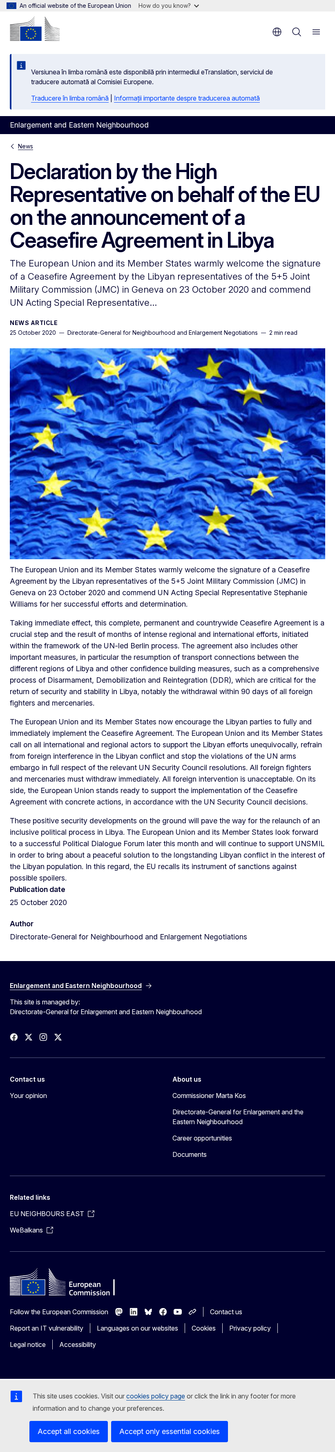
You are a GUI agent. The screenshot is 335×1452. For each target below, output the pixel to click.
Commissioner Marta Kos (209, 1095)
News (25, 146)
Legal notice (28, 1344)
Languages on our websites (137, 1328)
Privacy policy (250, 1328)
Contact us (226, 1312)
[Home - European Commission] (35, 28)
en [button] (277, 32)
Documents (189, 1154)
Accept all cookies (69, 1431)
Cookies (204, 1328)
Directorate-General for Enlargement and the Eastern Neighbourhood (238, 1117)
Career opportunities (202, 1138)
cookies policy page (155, 1396)
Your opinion (28, 1095)
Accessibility (77, 1344)
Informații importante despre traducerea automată (187, 98)
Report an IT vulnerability (46, 1328)
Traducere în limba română (70, 98)
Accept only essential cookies (169, 1431)
